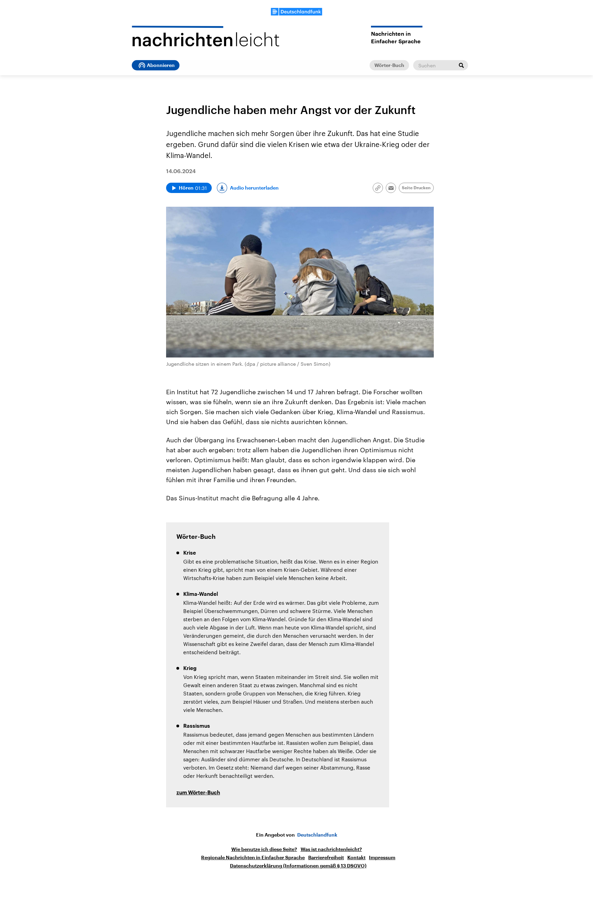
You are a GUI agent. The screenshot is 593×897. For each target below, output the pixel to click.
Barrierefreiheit (326, 857)
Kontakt (356, 857)
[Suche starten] (461, 65)
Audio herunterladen (254, 187)
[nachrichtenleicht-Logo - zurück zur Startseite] (205, 36)
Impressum (382, 857)
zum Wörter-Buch (198, 792)
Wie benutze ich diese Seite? (264, 849)
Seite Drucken (416, 188)
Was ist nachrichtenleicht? (331, 849)
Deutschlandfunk (317, 834)
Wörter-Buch (389, 65)
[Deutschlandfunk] (296, 11)
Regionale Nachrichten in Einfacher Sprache (253, 857)
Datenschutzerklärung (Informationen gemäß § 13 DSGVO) (298, 865)
